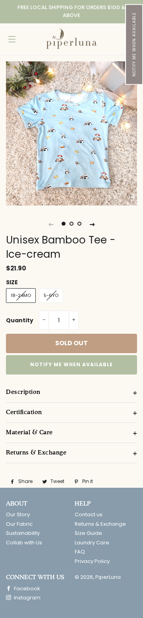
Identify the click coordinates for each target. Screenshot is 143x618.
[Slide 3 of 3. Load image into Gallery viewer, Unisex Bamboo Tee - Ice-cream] (79, 224)
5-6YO (51, 295)
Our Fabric (19, 524)
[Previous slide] (51, 224)
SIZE (12, 282)
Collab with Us (24, 542)
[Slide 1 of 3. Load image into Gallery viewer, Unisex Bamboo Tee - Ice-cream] (64, 224)
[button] (134, 44)
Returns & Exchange (100, 524)
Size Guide (88, 533)
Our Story (18, 514)
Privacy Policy (92, 561)
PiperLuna (108, 577)
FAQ (80, 551)
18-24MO (21, 295)
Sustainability (23, 533)
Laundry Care (92, 542)
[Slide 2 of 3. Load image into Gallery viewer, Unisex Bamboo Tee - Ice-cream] (71, 224)
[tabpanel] (71, 133)
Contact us (88, 514)
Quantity (19, 320)
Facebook (26, 588)
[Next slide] (92, 224)
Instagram (27, 597)
